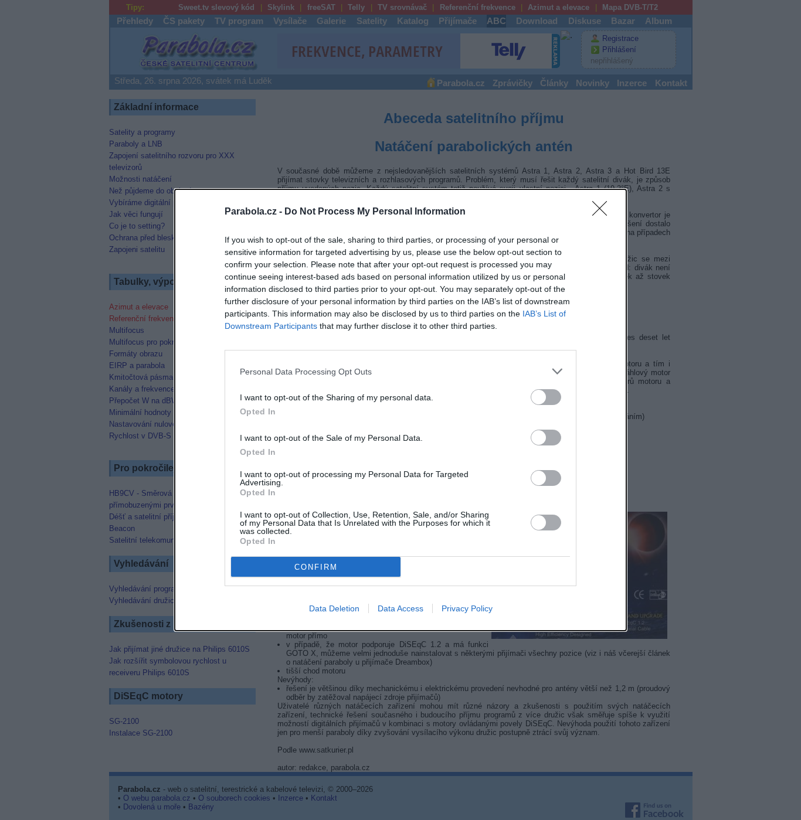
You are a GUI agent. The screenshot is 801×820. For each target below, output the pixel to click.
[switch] (546, 397)
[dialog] (400, 410)
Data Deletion (334, 608)
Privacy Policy (467, 608)
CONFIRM (316, 567)
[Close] (603, 212)
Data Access (400, 608)
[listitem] (400, 371)
